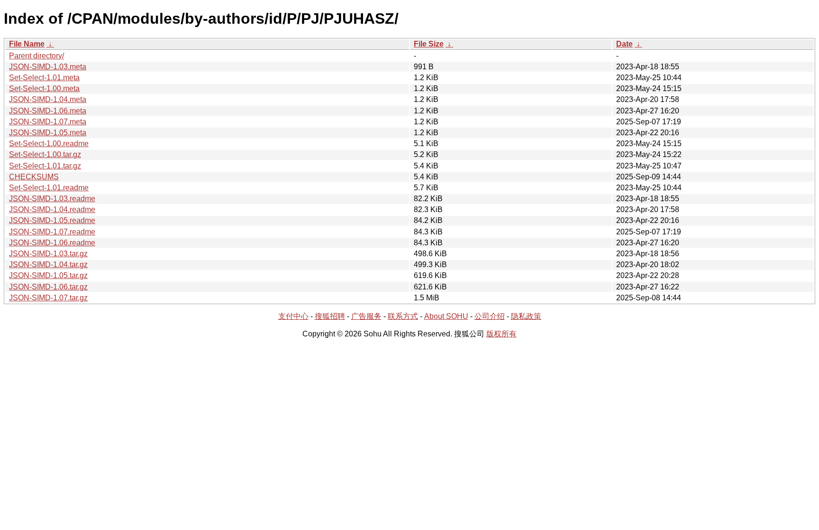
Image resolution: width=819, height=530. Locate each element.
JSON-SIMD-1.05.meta (47, 133)
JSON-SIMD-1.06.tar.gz (48, 287)
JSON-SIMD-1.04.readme (52, 209)
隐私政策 (526, 316)
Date (624, 44)
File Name (27, 44)
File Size (429, 44)
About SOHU (446, 316)
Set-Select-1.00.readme (49, 143)
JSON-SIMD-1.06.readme (52, 243)
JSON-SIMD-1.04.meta (47, 99)
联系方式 (403, 316)
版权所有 (501, 334)
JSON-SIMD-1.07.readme (52, 232)
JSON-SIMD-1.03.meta (47, 67)
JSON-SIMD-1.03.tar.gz (48, 254)
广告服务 (366, 316)
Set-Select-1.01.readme (49, 188)
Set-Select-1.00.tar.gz (45, 154)
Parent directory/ (36, 56)
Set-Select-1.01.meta (44, 78)
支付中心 (293, 316)
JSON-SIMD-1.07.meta (47, 122)
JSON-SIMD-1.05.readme (52, 220)
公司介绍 (489, 316)
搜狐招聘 (330, 316)
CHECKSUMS (34, 177)
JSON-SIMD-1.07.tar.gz (48, 298)
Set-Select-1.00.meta (44, 88)
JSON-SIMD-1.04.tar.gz (48, 264)
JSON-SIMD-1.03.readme (52, 199)
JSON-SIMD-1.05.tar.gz (48, 275)
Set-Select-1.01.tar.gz (45, 166)
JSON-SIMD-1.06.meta (47, 111)
